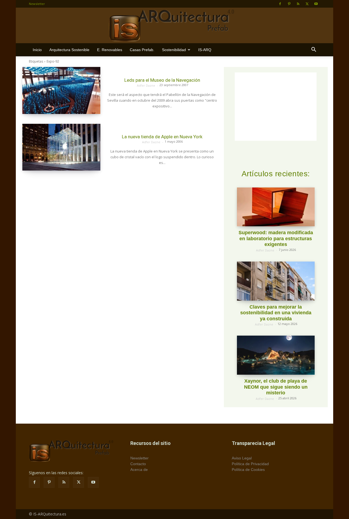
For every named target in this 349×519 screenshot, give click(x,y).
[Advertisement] (276, 106)
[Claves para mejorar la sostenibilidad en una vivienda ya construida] (276, 281)
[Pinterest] (289, 4)
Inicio (37, 50)
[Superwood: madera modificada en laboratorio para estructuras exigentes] (276, 207)
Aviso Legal (242, 458)
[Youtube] (316, 4)
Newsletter (37, 4)
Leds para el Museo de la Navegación (162, 80)
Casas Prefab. (142, 50)
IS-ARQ (204, 50)
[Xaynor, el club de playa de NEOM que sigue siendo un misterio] (276, 355)
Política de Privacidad (250, 464)
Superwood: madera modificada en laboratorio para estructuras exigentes (276, 238)
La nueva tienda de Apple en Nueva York (162, 136)
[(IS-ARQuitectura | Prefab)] (174, 25)
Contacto (138, 464)
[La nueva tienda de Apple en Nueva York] (61, 147)
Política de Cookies (248, 469)
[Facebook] (280, 4)
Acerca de (139, 469)
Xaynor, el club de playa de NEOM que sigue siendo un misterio (276, 386)
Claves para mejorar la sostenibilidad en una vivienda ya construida (275, 312)
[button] (313, 50)
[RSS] (298, 4)
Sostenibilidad (174, 50)
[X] (307, 4)
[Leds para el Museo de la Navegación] (61, 90)
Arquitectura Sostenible (69, 50)
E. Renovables (109, 50)
